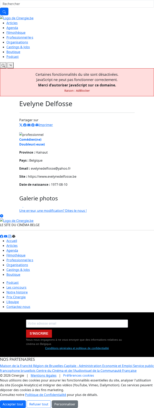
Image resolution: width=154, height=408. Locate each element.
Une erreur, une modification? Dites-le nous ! (53, 210)
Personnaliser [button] (64, 404)
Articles (12, 23)
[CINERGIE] (16, 17)
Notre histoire (17, 292)
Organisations (17, 42)
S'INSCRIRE (39, 333)
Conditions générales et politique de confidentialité (77, 348)
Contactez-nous (18, 306)
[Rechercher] (4, 11)
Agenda (12, 28)
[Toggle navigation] (3, 65)
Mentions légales (44, 375)
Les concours (16, 287)
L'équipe (12, 302)
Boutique (13, 52)
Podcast (12, 56)
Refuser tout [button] (38, 404)
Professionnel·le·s (19, 37)
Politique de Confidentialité (45, 395)
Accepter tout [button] (13, 404)
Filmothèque (15, 32)
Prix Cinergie (16, 297)
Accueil (11, 241)
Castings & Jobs (18, 47)
